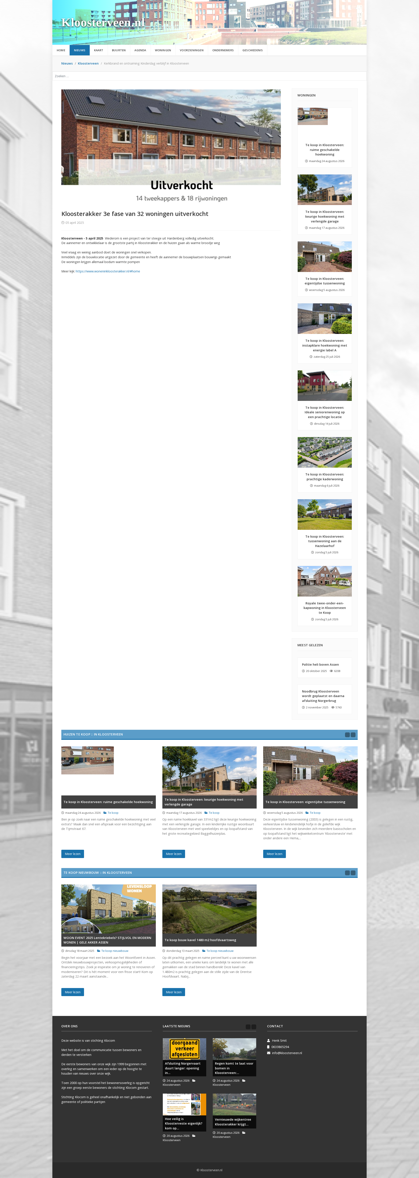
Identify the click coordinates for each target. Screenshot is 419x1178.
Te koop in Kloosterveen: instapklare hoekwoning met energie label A (324, 345)
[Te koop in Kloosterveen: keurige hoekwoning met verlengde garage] (325, 189)
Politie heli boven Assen (320, 664)
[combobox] (209, 76)
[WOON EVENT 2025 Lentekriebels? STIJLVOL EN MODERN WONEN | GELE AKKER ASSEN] (108, 909)
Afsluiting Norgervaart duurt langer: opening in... (183, 1068)
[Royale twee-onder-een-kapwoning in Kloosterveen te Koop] (325, 581)
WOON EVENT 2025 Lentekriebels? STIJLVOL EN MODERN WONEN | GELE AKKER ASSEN (107, 940)
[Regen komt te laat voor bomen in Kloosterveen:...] (234, 1049)
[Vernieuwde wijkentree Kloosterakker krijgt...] (234, 1104)
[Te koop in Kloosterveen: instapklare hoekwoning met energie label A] (325, 318)
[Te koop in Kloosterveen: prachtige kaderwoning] (325, 452)
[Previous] (347, 734)
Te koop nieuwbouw (114, 951)
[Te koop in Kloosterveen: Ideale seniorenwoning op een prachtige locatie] (325, 385)
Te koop (113, 813)
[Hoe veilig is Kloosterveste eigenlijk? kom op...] (184, 1104)
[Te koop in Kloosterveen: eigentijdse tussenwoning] (325, 256)
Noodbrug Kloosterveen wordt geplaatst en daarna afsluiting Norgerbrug (323, 696)
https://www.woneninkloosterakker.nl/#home (108, 271)
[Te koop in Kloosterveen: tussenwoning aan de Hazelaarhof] (325, 514)
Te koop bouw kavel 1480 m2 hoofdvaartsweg (200, 940)
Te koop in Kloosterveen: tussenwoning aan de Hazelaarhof (324, 541)
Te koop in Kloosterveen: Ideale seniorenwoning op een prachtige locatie (325, 412)
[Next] (353, 734)
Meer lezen (73, 854)
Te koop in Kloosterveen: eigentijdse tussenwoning (305, 802)
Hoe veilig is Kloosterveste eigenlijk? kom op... (183, 1123)
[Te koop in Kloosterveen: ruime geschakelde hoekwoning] (325, 123)
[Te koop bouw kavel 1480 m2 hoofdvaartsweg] (209, 909)
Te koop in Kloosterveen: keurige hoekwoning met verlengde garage (324, 216)
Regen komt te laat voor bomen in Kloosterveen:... (234, 1068)
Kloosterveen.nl (103, 22)
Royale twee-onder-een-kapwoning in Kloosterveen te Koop (325, 608)
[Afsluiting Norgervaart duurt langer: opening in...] (184, 1049)
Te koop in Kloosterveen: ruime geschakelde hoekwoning (324, 149)
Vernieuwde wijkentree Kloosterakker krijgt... (233, 1121)
